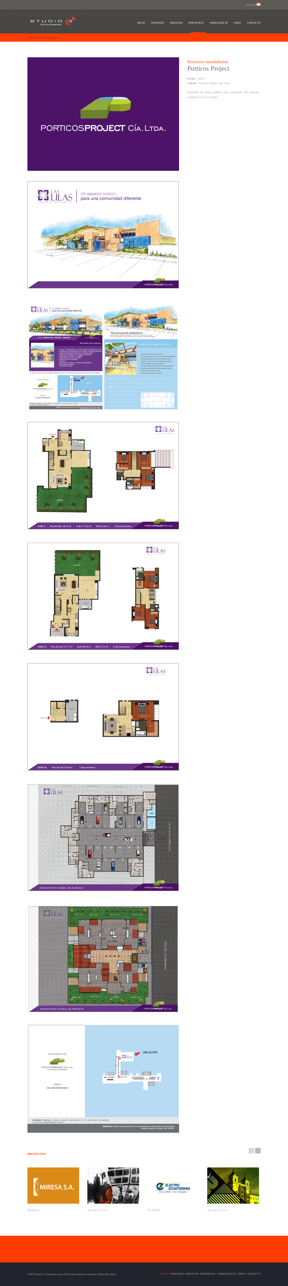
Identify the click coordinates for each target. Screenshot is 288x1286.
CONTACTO (254, 1273)
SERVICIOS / (193, 1273)
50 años (153, 1210)
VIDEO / (241, 1273)
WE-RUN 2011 (97, 1210)
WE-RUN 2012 (217, 1210)
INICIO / (165, 1273)
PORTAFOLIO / (208, 1273)
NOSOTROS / (177, 1273)
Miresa (33, 1210)
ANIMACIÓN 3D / (227, 1273)
